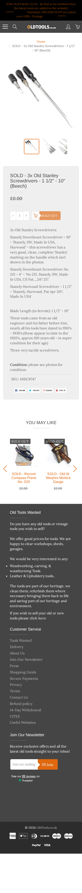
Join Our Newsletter (26, 659)
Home (41, 42)
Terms (15, 691)
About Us (17, 653)
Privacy (16, 684)
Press (14, 666)
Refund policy (21, 703)
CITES (15, 716)
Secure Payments (24, 678)
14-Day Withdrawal (25, 710)
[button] (6, 468)
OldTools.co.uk (47, 828)
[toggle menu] (5, 26)
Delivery (16, 647)
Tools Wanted (21, 640)
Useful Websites (23, 722)
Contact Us (19, 697)
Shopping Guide (23, 672)
